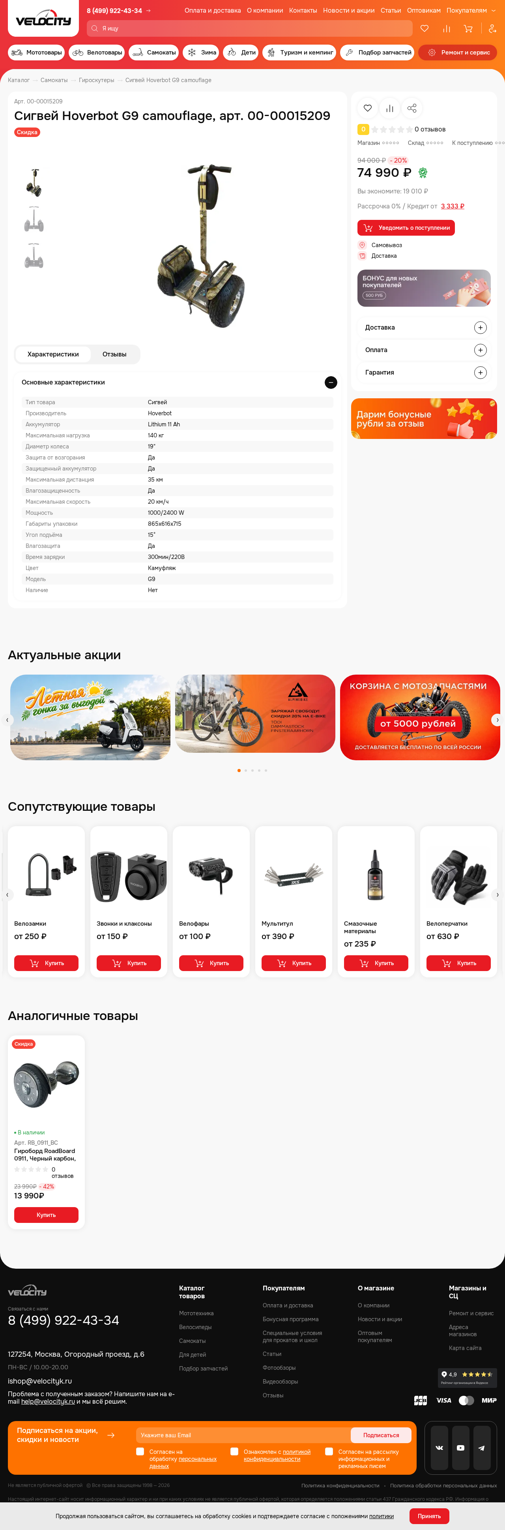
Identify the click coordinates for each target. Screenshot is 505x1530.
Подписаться (381, 1435)
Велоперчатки (447, 924)
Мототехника (196, 1313)
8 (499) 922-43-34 (114, 11)
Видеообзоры (280, 1381)
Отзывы (115, 354)
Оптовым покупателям (375, 1336)
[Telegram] (482, 1448)
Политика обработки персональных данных (443, 1485)
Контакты (303, 10)
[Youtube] (460, 1448)
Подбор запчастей (203, 1368)
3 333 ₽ (452, 206)
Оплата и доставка (213, 10)
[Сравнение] (446, 28)
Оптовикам (424, 10)
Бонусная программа (291, 1319)
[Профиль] (489, 28)
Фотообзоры (279, 1367)
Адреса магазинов (463, 1331)
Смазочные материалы (360, 927)
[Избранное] (424, 28)
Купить (54, 963)
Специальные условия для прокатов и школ (292, 1336)
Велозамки (30, 924)
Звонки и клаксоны (124, 924)
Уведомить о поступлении (414, 227)
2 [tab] (246, 770)
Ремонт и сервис (471, 1313)
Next (497, 720)
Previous (7, 720)
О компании (265, 10)
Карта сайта (465, 1348)
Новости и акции (349, 10)
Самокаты (192, 1340)
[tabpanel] (90, 717)
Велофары (194, 924)
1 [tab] (239, 770)
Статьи (391, 10)
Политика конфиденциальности (340, 1485)
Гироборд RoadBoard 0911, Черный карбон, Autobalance (45, 1155)
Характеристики (53, 354)
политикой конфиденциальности (277, 1455)
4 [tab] (259, 770)
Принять (429, 1516)
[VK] (439, 1448)
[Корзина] (469, 28)
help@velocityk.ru (48, 1401)
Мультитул (277, 924)
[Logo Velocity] (43, 18)
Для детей (192, 1354)
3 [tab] (252, 770)
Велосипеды (195, 1327)
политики (381, 1516)
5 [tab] (266, 770)
